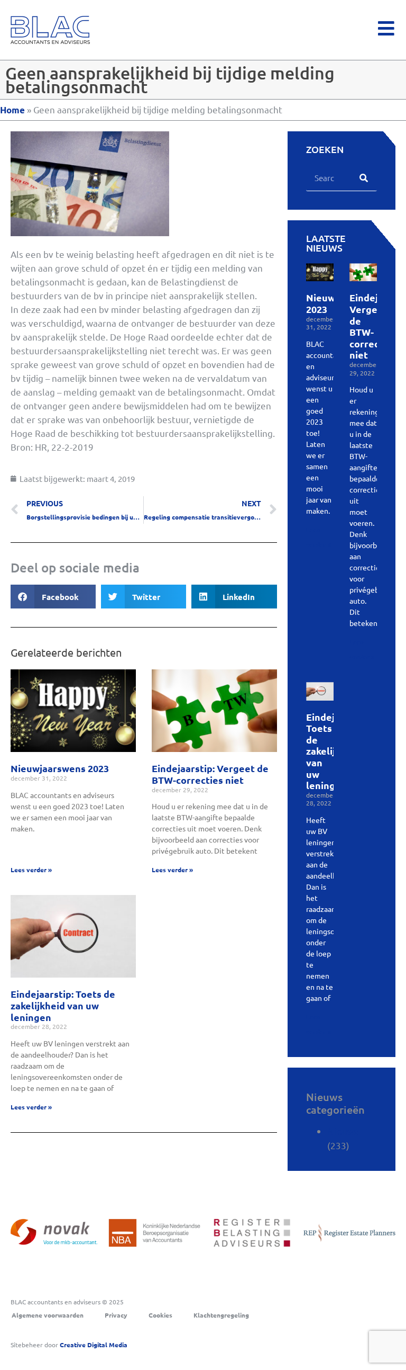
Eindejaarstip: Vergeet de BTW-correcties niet (210, 774)
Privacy (116, 1315)
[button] (53, 596)
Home (12, 109)
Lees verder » (31, 869)
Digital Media (93, 1344)
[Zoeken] (363, 178)
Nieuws (342, 1131)
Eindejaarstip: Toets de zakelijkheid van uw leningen (63, 1005)
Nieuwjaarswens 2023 (60, 768)
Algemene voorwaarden (48, 1315)
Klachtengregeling (221, 1315)
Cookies (160, 1315)
